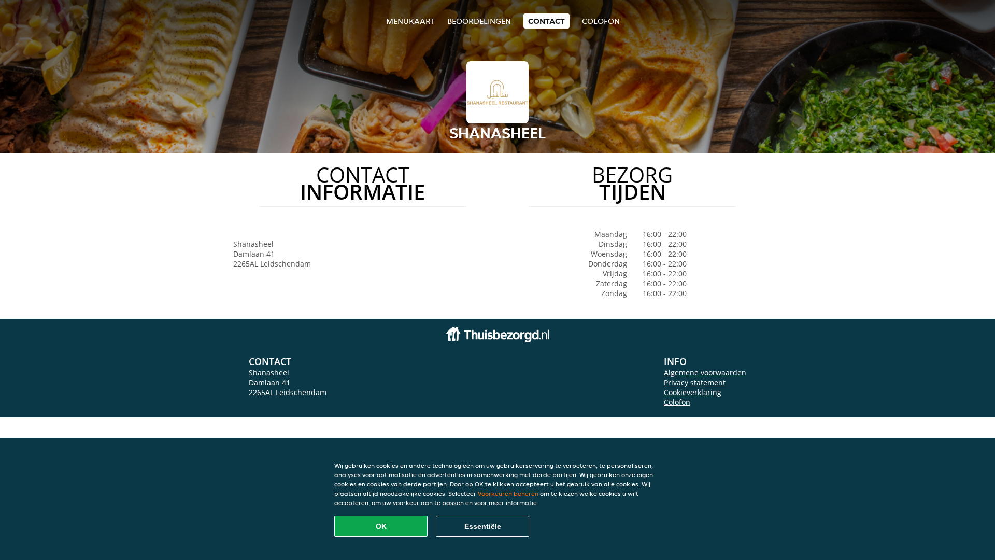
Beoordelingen (479, 21)
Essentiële (482, 526)
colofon (601, 21)
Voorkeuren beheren (508, 493)
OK (381, 526)
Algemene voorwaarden (705, 372)
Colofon (677, 402)
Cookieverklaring (692, 392)
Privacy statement (695, 382)
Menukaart (410, 21)
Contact (546, 21)
